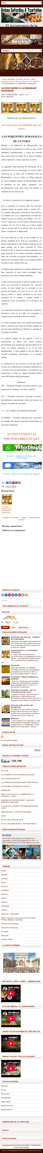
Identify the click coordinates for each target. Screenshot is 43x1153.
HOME (3, 871)
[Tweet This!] (10, 483)
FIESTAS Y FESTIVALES (10, 924)
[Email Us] (22, 594)
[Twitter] (2, 594)
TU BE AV (4, 886)
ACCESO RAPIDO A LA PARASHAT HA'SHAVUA (19, 89)
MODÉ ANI (15, 665)
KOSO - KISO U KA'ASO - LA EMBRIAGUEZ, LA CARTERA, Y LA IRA (17, 795)
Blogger (26, 1147)
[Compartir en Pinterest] (15, 486)
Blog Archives (23, 627)
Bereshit (19, 79)
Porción (11, 81)
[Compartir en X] (11, 486)
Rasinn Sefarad (6, 1109)
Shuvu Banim (6, 1102)
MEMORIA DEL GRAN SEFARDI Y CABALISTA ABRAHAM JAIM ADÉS (17, 801)
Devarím (27, 79)
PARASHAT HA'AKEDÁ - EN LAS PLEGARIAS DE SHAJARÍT (23, 691)
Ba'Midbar (11, 79)
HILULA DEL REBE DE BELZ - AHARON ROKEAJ (18, 824)
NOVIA (3, 883)
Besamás (4, 1086)
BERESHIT (15, 718)
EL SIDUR (4, 932)
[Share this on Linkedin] (16, 483)
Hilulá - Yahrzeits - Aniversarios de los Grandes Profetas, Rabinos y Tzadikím (18, 919)
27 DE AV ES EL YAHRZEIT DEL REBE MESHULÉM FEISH (19, 807)
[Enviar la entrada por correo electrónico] (2, 486)
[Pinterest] (9, 594)
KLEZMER (5, 890)
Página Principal (22, 518)
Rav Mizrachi (6, 1098)
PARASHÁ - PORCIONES (10, 914)
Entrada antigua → (35, 517)
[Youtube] (19, 594)
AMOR (3, 898)
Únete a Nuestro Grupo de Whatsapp (21, 456)
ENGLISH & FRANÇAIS (9, 928)
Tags (13, 627)
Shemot (24, 81)
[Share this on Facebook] (7, 483)
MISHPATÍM (5, 790)
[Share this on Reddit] (19, 483)
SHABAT (4, 875)
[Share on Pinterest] (13, 483)
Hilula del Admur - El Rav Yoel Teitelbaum (16, 812)
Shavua (18, 81)
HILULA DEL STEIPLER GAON (12, 820)
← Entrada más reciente (9, 517)
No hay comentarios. (7, 96)
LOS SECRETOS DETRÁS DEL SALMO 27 (15, 786)
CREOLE (4, 902)
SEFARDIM (5, 906)
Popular (5, 627)
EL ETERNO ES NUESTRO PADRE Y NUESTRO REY (19, 782)
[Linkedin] (12, 594)
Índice (33, 79)
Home (4, 79)
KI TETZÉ (4, 771)
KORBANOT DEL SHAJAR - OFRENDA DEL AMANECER (25, 638)
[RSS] (26, 594)
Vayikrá (36, 81)
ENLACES (4, 935)
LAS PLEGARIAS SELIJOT (10, 779)
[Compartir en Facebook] (13, 486)
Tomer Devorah (7, 1106)
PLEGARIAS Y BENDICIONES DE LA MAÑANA (24, 678)
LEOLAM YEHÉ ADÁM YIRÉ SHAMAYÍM (22, 706)
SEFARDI (4, 879)
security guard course (34, 1150)
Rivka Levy (5, 1094)
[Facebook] (6, 594)
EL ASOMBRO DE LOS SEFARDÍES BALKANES (18, 775)
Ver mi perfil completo (9, 740)
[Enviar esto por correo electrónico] (6, 486)
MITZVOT (4, 894)
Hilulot (3, 816)
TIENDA (4, 910)
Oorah (3, 1090)
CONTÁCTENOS (7, 939)
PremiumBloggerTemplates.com (17, 1150)
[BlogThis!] (9, 486)
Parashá (5, 81)
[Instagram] (16, 594)
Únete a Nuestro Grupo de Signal (21, 473)
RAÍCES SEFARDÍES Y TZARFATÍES (27, 1145)
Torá (30, 81)
